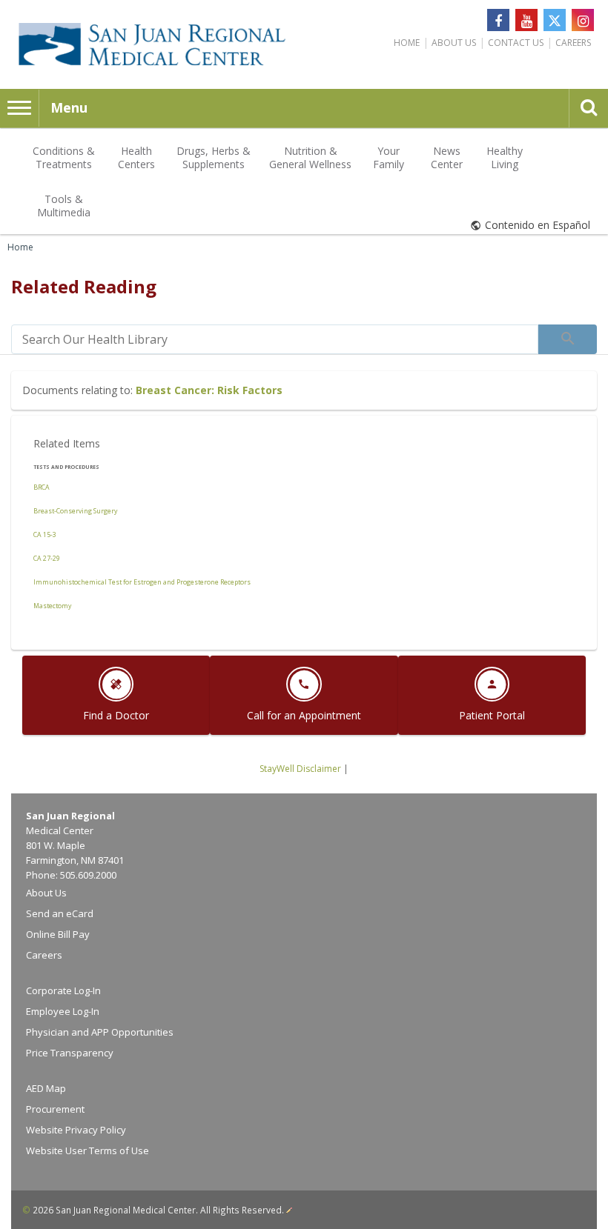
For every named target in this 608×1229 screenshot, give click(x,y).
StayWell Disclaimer (300, 768)
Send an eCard (59, 913)
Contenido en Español (537, 225)
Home (407, 42)
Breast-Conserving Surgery (75, 511)
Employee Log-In (62, 1011)
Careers (573, 42)
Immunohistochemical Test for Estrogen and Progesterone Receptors (142, 582)
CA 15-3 (44, 534)
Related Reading (83, 286)
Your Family (388, 157)
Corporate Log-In (63, 990)
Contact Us (515, 42)
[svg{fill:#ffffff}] (554, 20)
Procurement (55, 1109)
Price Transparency (69, 1052)
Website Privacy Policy (76, 1129)
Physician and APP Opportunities (100, 1032)
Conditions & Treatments (64, 157)
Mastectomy (52, 606)
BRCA (41, 487)
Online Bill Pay (58, 934)
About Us (454, 42)
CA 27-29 (46, 558)
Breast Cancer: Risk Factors (209, 390)
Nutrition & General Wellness (310, 157)
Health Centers (136, 157)
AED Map (46, 1088)
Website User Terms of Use (87, 1150)
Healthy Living (504, 157)
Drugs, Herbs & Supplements (213, 157)
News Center (447, 157)
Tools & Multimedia (63, 205)
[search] (275, 339)
